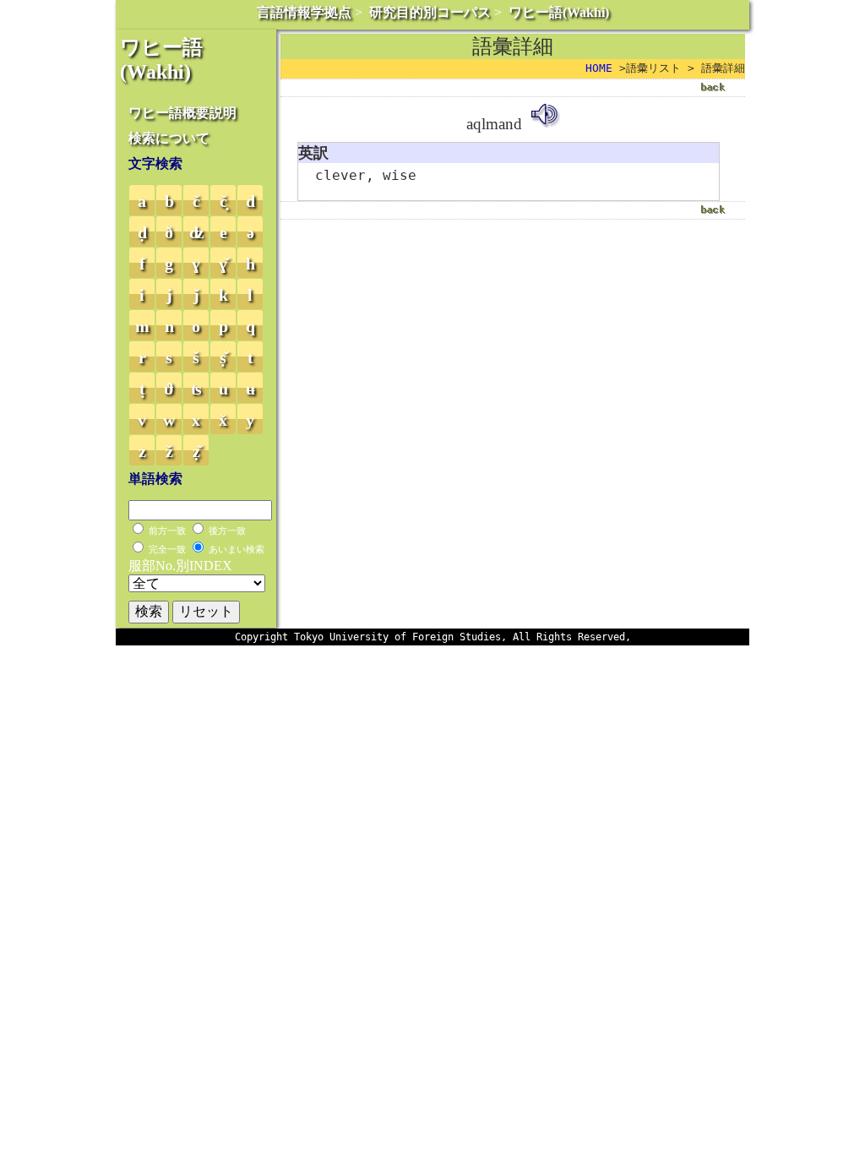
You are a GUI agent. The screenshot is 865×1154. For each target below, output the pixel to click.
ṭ (142, 388)
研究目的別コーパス (430, 12)
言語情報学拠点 (304, 12)
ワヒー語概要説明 (182, 113)
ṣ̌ (223, 357)
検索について (168, 138)
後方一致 (227, 530)
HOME (598, 68)
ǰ (196, 295)
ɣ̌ (223, 263)
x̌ (223, 420)
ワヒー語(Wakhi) (559, 12)
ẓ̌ (196, 451)
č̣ (223, 201)
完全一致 (167, 549)
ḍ (142, 232)
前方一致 (167, 530)
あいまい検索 (236, 549)
